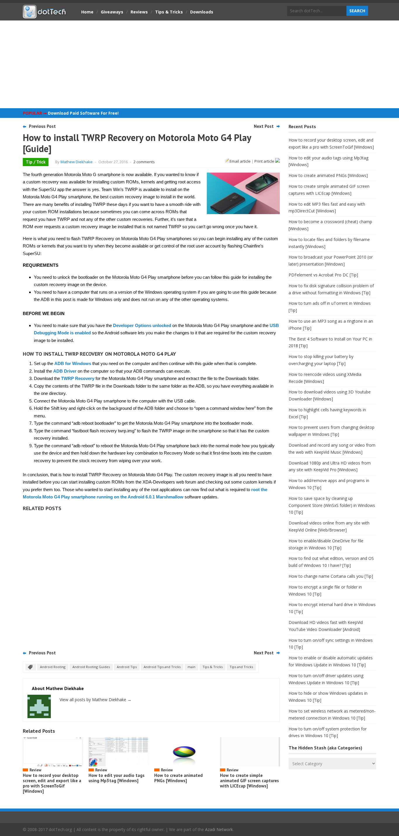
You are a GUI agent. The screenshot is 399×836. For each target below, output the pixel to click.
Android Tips (127, 667)
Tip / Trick (36, 162)
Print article (264, 161)
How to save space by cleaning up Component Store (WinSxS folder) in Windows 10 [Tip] (332, 505)
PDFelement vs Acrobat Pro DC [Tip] (323, 275)
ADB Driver (65, 371)
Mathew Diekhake (76, 161)
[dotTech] (45, 15)
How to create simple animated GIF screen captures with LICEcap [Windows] (249, 781)
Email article (240, 161)
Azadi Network (219, 829)
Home (87, 12)
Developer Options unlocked (142, 325)
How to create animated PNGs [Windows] (178, 778)
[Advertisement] (199, 64)
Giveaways (112, 12)
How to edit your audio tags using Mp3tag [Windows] (117, 778)
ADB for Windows (72, 363)
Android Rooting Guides (91, 667)
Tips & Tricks (169, 12)
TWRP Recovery (77, 378)
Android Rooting (52, 667)
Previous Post (42, 126)
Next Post (264, 126)
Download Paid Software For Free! (83, 113)
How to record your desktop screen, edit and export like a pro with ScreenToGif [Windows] (52, 783)
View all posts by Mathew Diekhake (95, 699)
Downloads (201, 12)
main (191, 667)
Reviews (139, 12)
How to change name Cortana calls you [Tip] (331, 576)
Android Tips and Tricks (162, 667)
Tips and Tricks (241, 667)
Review (35, 770)
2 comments (144, 161)
